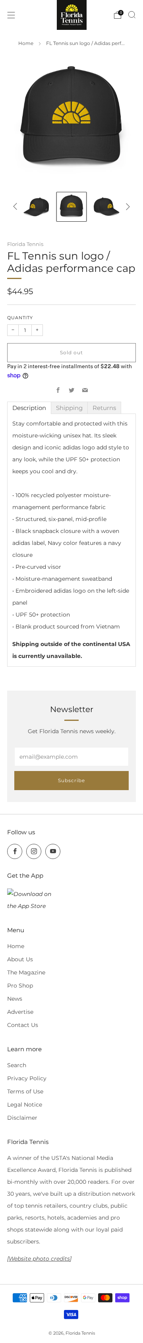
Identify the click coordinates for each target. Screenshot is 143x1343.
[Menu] (11, 15)
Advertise (20, 1012)
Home (25, 43)
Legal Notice (24, 1104)
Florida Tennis (25, 244)
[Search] (132, 15)
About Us (20, 959)
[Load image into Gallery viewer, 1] (36, 207)
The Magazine (26, 972)
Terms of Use (25, 1091)
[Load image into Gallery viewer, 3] (107, 207)
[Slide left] (16, 206)
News (14, 999)
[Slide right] (126, 206)
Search (16, 1065)
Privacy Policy (26, 1078)
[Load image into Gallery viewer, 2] (71, 207)
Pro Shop (20, 985)
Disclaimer (22, 1118)
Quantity (20, 317)
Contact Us (22, 1025)
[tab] (29, 408)
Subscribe (71, 780)
